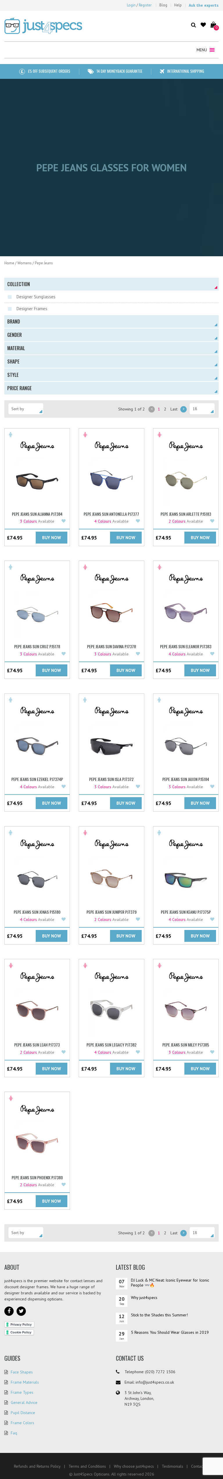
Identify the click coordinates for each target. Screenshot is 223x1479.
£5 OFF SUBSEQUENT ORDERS (49, 71)
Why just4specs (144, 1297)
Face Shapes (22, 1372)
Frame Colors (22, 1422)
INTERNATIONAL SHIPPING (185, 71)
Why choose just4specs (134, 1466)
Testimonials (172, 1466)
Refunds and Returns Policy (37, 1466)
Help (178, 5)
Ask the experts (204, 5)
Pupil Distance (23, 1412)
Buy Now (51, 537)
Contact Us (200, 1466)
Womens (24, 263)
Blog (163, 5)
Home (9, 263)
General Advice (24, 1402)
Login (131, 5)
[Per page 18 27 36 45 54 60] (202, 408)
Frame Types (22, 1392)
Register (145, 5)
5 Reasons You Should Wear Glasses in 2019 (170, 1332)
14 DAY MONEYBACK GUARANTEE (119, 71)
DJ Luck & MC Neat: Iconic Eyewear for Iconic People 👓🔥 (170, 1283)
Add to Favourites (64, 521)
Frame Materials (25, 1382)
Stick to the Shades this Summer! (159, 1315)
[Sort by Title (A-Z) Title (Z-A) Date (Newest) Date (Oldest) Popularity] (25, 408)
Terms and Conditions (87, 1466)
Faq (14, 1433)
